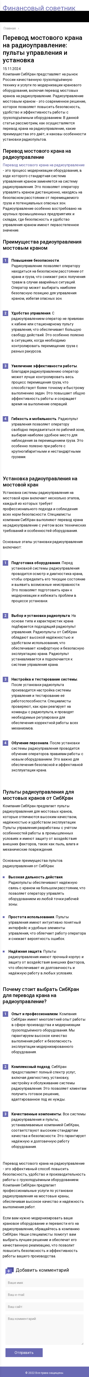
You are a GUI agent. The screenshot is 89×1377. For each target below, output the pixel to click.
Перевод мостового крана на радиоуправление (44, 165)
